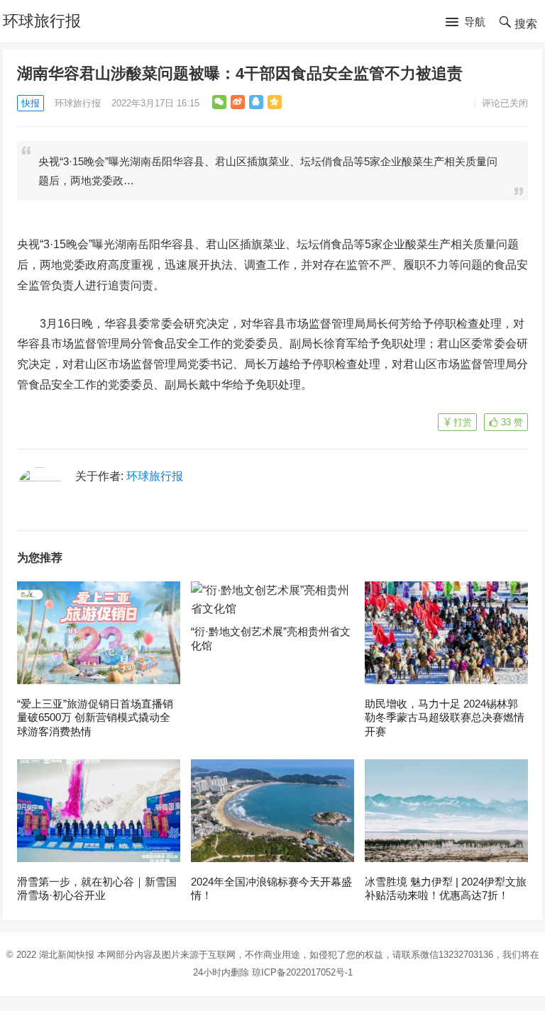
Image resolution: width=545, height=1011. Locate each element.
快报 (30, 103)
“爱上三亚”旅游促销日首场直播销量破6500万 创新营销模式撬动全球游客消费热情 (95, 717)
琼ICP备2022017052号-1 (302, 972)
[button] (465, 23)
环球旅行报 (42, 21)
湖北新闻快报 (66, 954)
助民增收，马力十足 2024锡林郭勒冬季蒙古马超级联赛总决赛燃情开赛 (444, 717)
